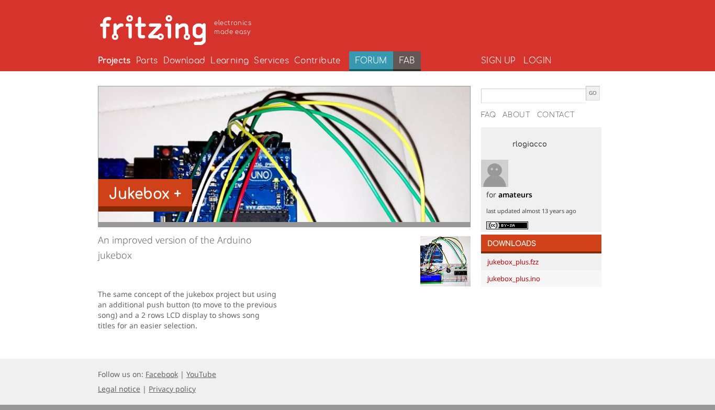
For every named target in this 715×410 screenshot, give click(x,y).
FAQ (488, 115)
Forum (371, 61)
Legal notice (119, 389)
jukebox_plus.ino (513, 278)
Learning (229, 61)
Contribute (317, 61)
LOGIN (537, 61)
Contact (556, 115)
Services (271, 61)
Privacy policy (172, 389)
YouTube (201, 374)
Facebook (162, 374)
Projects (114, 61)
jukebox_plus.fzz (513, 262)
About (516, 115)
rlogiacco (529, 144)
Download (184, 61)
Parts (147, 61)
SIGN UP (498, 61)
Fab (407, 61)
